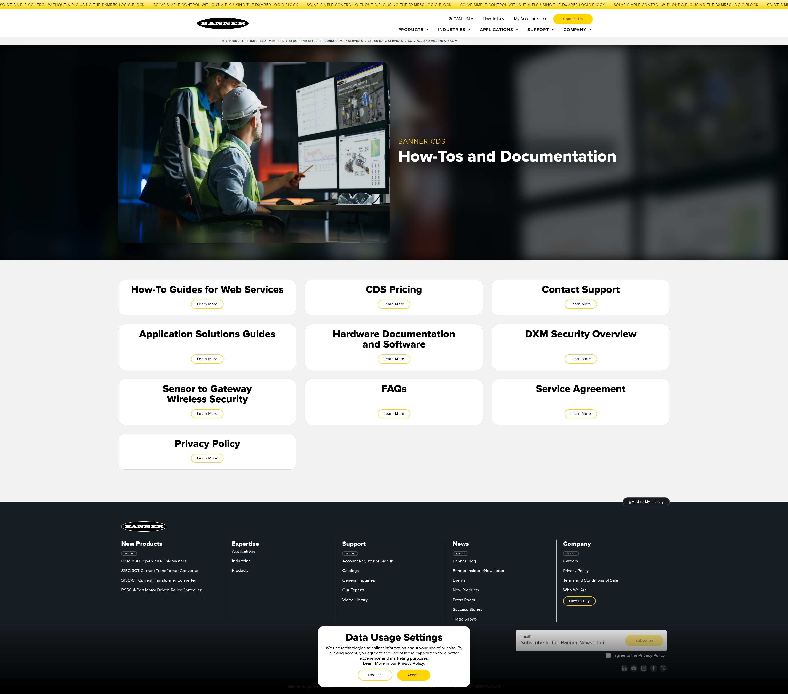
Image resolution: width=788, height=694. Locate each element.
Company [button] (576, 29)
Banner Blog (464, 561)
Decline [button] (375, 675)
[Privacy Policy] (207, 451)
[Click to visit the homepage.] (222, 23)
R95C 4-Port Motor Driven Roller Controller (161, 590)
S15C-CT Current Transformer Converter (158, 580)
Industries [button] (452, 29)
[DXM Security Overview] (581, 347)
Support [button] (539, 29)
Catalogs (350, 570)
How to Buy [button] (579, 601)
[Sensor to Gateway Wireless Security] (207, 402)
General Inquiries (358, 580)
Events (459, 580)
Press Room (464, 599)
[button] (646, 501)
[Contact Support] (581, 297)
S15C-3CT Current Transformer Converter (160, 570)
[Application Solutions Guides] (207, 347)
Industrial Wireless (267, 41)
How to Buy (493, 19)
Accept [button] (413, 675)
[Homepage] (223, 42)
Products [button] (411, 29)
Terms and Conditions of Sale (590, 580)
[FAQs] (394, 402)
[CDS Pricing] (394, 297)
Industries (241, 560)
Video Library (355, 599)
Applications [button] (497, 29)
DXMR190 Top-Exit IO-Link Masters (153, 561)
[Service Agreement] (581, 402)
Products (237, 41)
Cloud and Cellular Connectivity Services (326, 41)
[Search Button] (545, 19)
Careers (570, 561)
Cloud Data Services (385, 41)
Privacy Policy (576, 570)
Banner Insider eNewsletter (478, 570)
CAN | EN (461, 19)
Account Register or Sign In (367, 561)
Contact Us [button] (573, 19)
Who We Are (575, 590)
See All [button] (129, 553)
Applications (243, 551)
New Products (466, 590)
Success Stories (467, 609)
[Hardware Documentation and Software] (394, 347)
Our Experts (353, 590)
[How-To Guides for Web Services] (207, 297)
